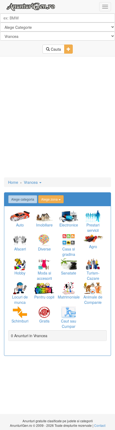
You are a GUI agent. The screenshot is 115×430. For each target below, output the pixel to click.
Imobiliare (44, 225)
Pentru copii (44, 297)
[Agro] (93, 239)
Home (13, 182)
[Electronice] (68, 216)
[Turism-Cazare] (93, 264)
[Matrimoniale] (68, 288)
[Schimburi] (20, 312)
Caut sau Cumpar (68, 323)
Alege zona (50, 199)
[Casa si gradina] (68, 240)
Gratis (44, 321)
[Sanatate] (68, 264)
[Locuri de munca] (20, 288)
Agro (93, 246)
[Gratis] (44, 312)
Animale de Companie (92, 299)
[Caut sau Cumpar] (68, 312)
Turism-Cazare (93, 275)
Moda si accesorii (44, 275)
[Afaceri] (20, 240)
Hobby (19, 273)
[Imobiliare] (44, 216)
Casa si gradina (68, 251)
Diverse (44, 249)
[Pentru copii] (44, 288)
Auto (20, 225)
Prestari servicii (92, 227)
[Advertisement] (57, 117)
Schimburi (19, 321)
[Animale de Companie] (93, 288)
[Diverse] (44, 240)
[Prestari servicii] (93, 216)
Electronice (68, 225)
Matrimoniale (69, 297)
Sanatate (68, 273)
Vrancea (31, 182)
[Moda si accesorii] (44, 264)
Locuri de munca (20, 299)
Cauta (55, 49)
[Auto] (20, 216)
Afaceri (20, 249)
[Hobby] (20, 264)
